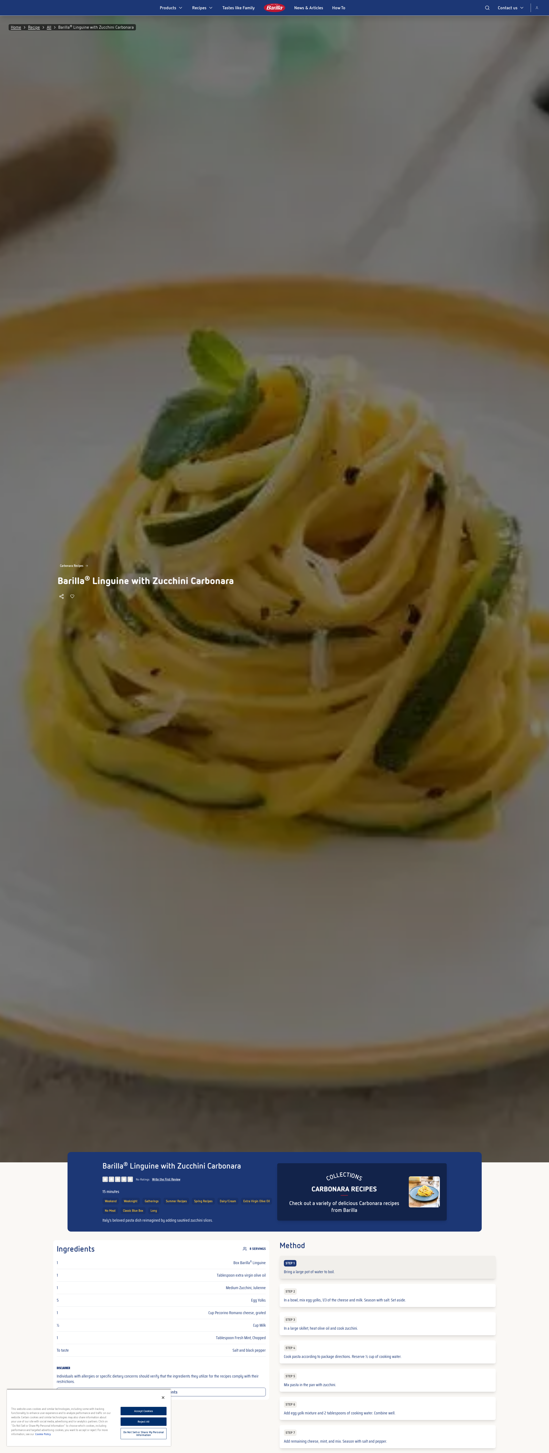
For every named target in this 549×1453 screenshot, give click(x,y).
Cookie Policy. (43, 1434)
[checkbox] (388, 1267)
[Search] (487, 7)
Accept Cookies (143, 1411)
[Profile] (536, 7)
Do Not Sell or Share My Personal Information (143, 1434)
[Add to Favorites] (72, 596)
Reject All (143, 1421)
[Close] (163, 1397)
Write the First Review (166, 1179)
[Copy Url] (61, 596)
